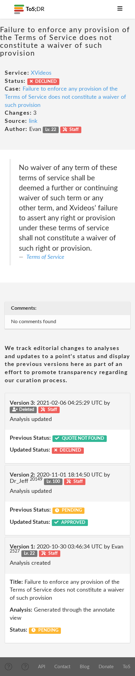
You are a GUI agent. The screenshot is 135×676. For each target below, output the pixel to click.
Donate (106, 666)
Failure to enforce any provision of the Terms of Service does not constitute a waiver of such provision (65, 97)
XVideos (41, 73)
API (41, 666)
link (33, 121)
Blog (84, 666)
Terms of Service (45, 257)
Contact (62, 666)
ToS (126, 666)
